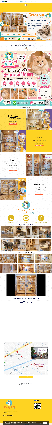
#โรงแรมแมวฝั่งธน (23, 380)
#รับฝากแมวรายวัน (25, 379)
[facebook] (3, 1)
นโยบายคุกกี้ (14, 423)
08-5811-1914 (7, 412)
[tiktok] (6, 1)
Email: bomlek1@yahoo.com (8, 415)
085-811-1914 (27, 1)
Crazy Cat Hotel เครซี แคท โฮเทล (41, 222)
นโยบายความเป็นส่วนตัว (9, 423)
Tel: (24, 1)
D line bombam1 (6, 414)
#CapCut (20, 379)
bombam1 (34, 1)
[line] (4, 1)
